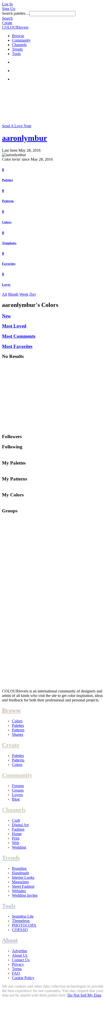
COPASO (20, 930)
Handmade (20, 873)
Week (23, 294)
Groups (18, 790)
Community (21, 40)
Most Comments (18, 336)
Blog (16, 799)
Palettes (7, 180)
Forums (18, 786)
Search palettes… (15, 13)
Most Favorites (17, 346)
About (10, 940)
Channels (19, 45)
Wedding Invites (25, 895)
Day (32, 294)
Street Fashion (23, 886)
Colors (6, 222)
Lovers (17, 795)
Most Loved (14, 326)
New (6, 316)
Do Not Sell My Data (84, 995)
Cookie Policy (23, 978)
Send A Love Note (16, 126)
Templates (9, 243)
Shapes (17, 734)
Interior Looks (23, 877)
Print (15, 838)
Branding (19, 868)
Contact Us (21, 960)
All (4, 294)
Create (7, 23)
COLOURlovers (15, 27)
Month (13, 294)
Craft (16, 820)
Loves (6, 284)
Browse (18, 36)
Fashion (18, 829)
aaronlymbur (24, 138)
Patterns (8, 201)
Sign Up (8, 8)
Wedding (19, 847)
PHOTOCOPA (24, 925)
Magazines (20, 882)
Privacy (18, 964)
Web (15, 843)
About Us (19, 955)
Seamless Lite (23, 916)
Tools (16, 54)
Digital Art (20, 825)
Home (17, 834)
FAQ (16, 973)
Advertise (19, 951)
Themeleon (21, 921)
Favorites (8, 264)
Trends (17, 49)
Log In (7, 4)
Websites (19, 891)
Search (7, 18)
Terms (17, 969)
